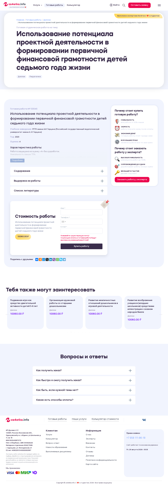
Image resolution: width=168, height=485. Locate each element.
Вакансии (90, 443)
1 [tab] (67, 332)
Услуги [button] (36, 5)
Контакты (90, 447)
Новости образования (56, 447)
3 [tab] (75, 332)
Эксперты (90, 439)
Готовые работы (54, 5)
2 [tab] (71, 332)
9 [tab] (97, 332)
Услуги (49, 435)
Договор (90, 456)
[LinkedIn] (50, 259)
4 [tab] (78, 332)
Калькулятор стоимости (105, 419)
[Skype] (60, 259)
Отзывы (89, 452)
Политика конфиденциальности (101, 460)
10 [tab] (100, 332)
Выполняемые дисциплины (58, 452)
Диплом (47, 20)
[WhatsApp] (57, 259)
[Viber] (54, 259)
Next (159, 312)
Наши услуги (79, 419)
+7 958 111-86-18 (135, 438)
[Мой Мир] (43, 259)
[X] (47, 259)
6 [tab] (86, 332)
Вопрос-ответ (52, 443)
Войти (116, 5)
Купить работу (81, 246)
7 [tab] (89, 332)
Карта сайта (92, 464)
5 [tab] (82, 332)
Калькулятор (73, 5)
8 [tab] (93, 332)
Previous (6, 312)
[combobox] (63, 221)
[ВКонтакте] (36, 259)
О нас (88, 435)
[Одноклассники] (40, 259)
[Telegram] (64, 259)
